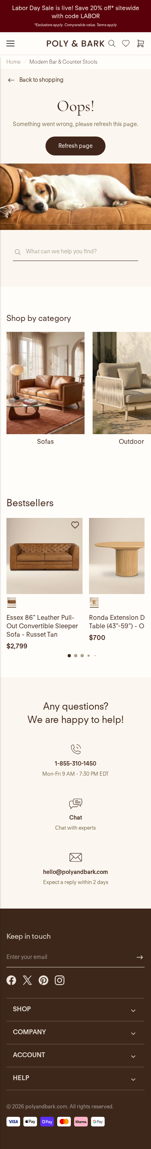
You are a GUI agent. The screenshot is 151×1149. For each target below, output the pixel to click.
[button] (75, 760)
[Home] (76, 43)
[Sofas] (45, 383)
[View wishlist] (126, 43)
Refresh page (75, 146)
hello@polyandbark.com (75, 872)
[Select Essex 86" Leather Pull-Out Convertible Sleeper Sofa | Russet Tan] (11, 601)
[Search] (112, 43)
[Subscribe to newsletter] (140, 957)
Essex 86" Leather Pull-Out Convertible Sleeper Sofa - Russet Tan (42, 626)
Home (13, 62)
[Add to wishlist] (75, 525)
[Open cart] (141, 43)
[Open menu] (10, 43)
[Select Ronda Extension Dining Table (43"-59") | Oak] (94, 601)
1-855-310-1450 (75, 763)
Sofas (45, 441)
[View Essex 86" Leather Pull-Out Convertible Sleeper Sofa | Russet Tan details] (44, 556)
